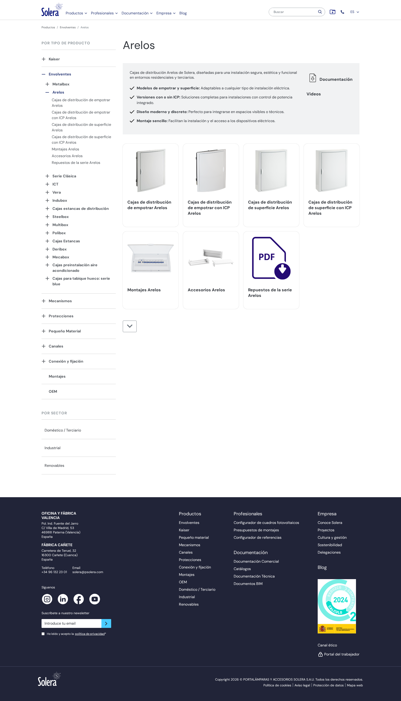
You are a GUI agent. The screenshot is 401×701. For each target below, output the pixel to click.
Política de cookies (277, 685)
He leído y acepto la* (76, 634)
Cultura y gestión (332, 537)
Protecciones (61, 316)
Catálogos (242, 568)
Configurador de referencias (257, 537)
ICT (55, 184)
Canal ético (327, 645)
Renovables (54, 465)
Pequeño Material (65, 331)
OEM (53, 391)
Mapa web (355, 685)
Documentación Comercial (256, 561)
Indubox (59, 200)
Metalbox (60, 84)
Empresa (163, 13)
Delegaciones (329, 552)
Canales (56, 346)
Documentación (135, 13)
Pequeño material (194, 537)
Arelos (58, 92)
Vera (56, 192)
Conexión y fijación (66, 361)
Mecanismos (60, 301)
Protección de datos (328, 685)
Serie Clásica (64, 176)
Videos (314, 94)
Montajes (57, 376)
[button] (343, 12)
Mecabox (60, 257)
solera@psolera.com (87, 572)
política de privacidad (90, 634)
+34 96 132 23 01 (54, 572)
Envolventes (68, 27)
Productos (74, 13)
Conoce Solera (330, 522)
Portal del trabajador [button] (341, 654)
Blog (183, 13)
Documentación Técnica (254, 576)
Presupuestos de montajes (256, 530)
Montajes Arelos (65, 149)
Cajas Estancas (66, 241)
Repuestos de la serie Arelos (76, 162)
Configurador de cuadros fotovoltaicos (266, 522)
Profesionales (102, 13)
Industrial (53, 447)
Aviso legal (302, 685)
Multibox (60, 224)
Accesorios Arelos (67, 155)
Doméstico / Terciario (63, 430)
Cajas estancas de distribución (80, 208)
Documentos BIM (248, 583)
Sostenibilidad (330, 544)
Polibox (59, 232)
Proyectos (326, 530)
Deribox (59, 249)
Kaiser (54, 59)
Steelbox (60, 216)
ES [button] (352, 12)
